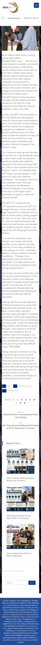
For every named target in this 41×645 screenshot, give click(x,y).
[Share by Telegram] (20, 403)
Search (32, 583)
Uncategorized (12, 391)
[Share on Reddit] (25, 399)
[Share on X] (17, 399)
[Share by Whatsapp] (16, 403)
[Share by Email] (24, 403)
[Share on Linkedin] (34, 399)
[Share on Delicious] (30, 399)
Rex (9, 386)
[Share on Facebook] (13, 399)
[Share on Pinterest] (21, 399)
